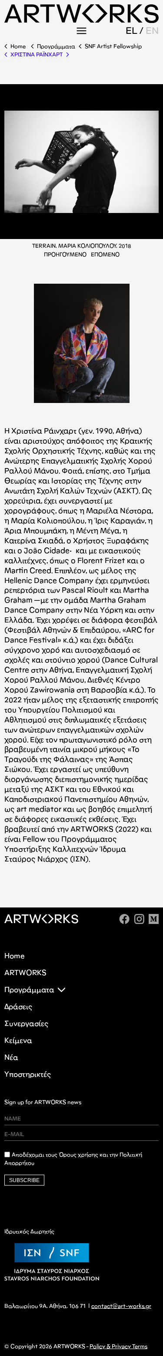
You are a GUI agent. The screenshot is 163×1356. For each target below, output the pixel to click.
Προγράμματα (56, 46)
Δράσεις (18, 1006)
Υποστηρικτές (27, 1074)
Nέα (11, 1057)
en (152, 31)
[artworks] (81, 20)
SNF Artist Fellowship (113, 46)
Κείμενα (18, 1040)
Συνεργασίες (26, 1023)
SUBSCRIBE (24, 1180)
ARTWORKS (25, 973)
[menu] (81, 31)
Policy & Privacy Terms (118, 1346)
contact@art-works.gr (121, 1306)
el (131, 31)
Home (18, 46)
